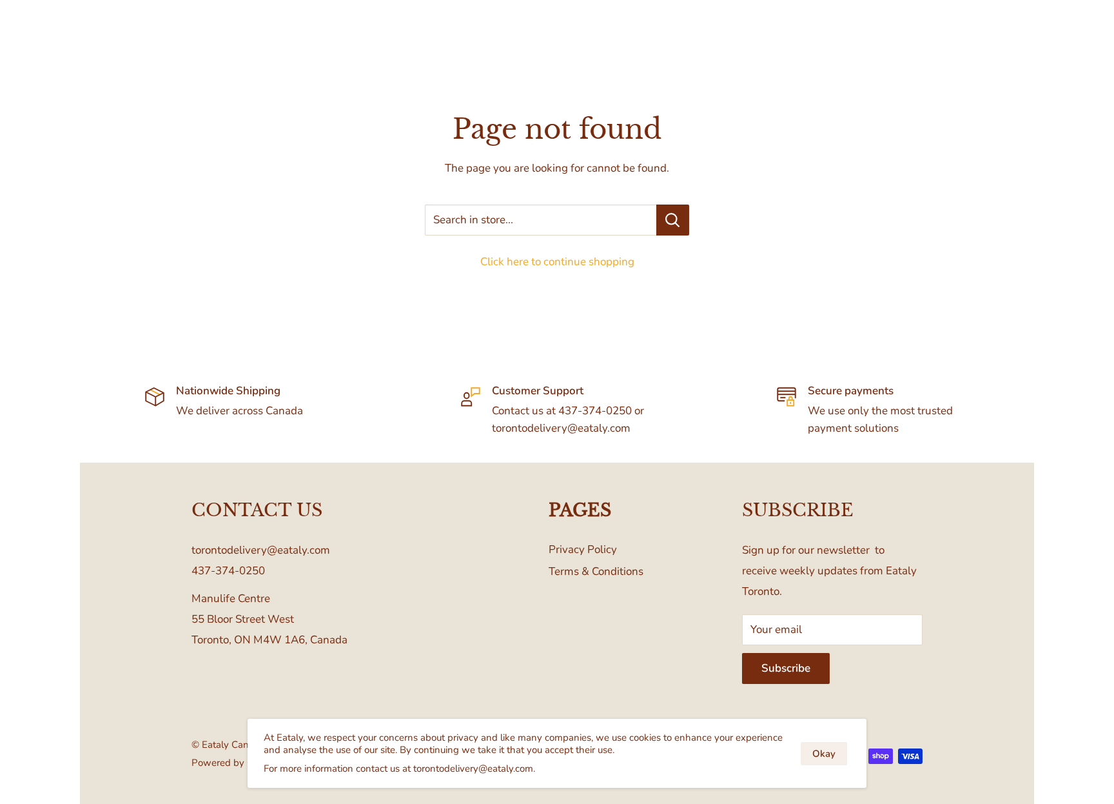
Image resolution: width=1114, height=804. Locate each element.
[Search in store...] (672, 220)
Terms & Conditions (596, 571)
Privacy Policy (583, 549)
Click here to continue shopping (557, 261)
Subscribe (785, 668)
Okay (824, 753)
